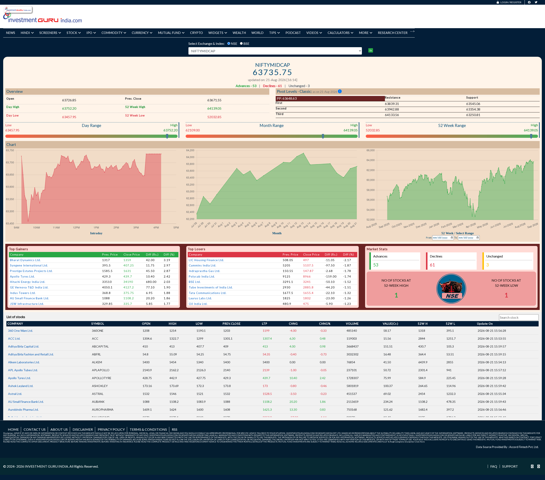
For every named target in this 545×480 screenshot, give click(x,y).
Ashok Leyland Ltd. (20, 386)
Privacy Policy (111, 429)
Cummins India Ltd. (202, 265)
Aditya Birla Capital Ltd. (23, 346)
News (10, 33)
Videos (312, 33)
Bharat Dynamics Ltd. (25, 260)
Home (13, 429)
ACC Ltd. (14, 338)
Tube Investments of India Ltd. (211, 287)
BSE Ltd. (195, 282)
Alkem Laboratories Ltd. (24, 362)
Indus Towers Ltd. (23, 293)
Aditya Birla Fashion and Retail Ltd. (31, 354)
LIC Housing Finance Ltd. (206, 260)
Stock (72, 33)
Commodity (112, 33)
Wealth (239, 33)
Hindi (25, 33)
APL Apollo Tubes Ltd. (23, 370)
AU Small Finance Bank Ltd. (29, 298)
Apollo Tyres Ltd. (22, 276)
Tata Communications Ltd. (208, 293)
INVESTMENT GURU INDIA (46, 466)
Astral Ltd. (15, 394)
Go (371, 50)
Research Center (392, 33)
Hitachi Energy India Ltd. (27, 282)
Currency (140, 33)
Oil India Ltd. (198, 303)
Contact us (35, 429)
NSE (234, 43)
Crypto (196, 33)
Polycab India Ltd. (202, 276)
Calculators (339, 33)
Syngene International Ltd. (29, 265)
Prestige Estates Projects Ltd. (31, 271)
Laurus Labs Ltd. (200, 298)
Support (510, 466)
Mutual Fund (169, 33)
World (257, 33)
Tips (272, 33)
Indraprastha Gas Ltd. (204, 271)
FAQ (493, 466)
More (364, 33)
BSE (246, 43)
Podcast (293, 33)
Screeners (48, 33)
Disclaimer (83, 429)
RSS (174, 429)
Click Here (420, 442)
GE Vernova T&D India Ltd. (29, 287)
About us (59, 429)
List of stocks (15, 317)
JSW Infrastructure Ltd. (27, 303)
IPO (89, 33)
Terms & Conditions (148, 429)
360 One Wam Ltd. (20, 330)
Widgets (215, 33)
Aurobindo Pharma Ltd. (23, 409)
